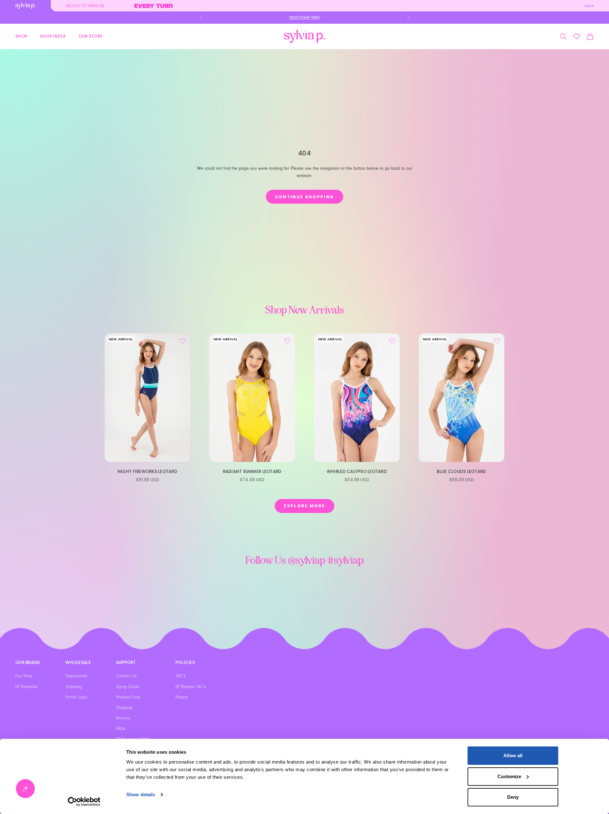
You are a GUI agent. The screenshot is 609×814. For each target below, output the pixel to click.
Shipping (124, 707)
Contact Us (126, 676)
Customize (509, 776)
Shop (21, 36)
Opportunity (76, 676)
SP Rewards (26, 686)
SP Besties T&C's (190, 686)
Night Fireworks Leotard (147, 472)
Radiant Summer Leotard (252, 472)
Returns (123, 718)
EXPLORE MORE (304, 506)
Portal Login (76, 697)
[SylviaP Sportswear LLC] (304, 36)
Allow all (512, 755)
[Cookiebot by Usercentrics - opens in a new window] (84, 801)
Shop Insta (53, 36)
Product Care (128, 697)
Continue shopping (304, 197)
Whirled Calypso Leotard (357, 472)
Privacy (181, 697)
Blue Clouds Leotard (461, 472)
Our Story (91, 36)
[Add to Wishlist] (182, 341)
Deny (513, 797)
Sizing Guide (128, 686)
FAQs (121, 728)
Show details (140, 794)
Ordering (73, 686)
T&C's (180, 676)
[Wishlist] (576, 36)
